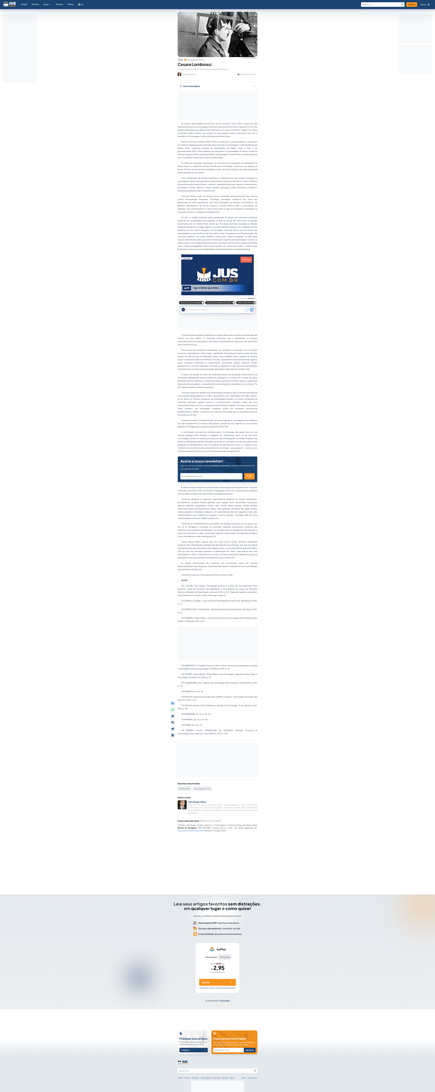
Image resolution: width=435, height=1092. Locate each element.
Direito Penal (184, 788)
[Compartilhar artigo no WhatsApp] (172, 709)
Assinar (206, 982)
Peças (46, 4)
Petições (195, 1078)
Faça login (225, 1000)
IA (82, 4)
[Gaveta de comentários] (172, 722)
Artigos (24, 4)
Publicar (411, 4)
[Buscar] (402, 4)
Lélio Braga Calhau (197, 802)
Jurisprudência (205, 1078)
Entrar (423, 4)
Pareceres (216, 1078)
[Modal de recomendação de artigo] (172, 716)
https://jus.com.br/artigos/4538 (191, 830)
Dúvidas (59, 4)
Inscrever (249, 476)
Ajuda (244, 1078)
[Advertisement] (217, 861)
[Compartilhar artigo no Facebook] (172, 703)
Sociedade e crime (202, 788)
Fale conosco (252, 1078)
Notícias (35, 4)
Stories (71, 4)
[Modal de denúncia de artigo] (172, 729)
